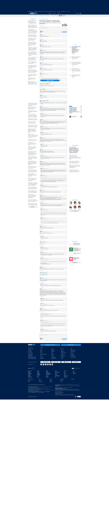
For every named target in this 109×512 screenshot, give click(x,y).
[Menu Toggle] (29, 13)
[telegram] (41, 364)
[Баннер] (62, 15)
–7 (66, 318)
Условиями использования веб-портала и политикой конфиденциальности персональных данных (67, 389)
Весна (41, 351)
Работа (62, 354)
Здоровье (41, 358)
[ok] (45, 364)
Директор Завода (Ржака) (44, 322)
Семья (62, 358)
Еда (40, 355)
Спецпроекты (73, 355)
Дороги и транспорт (43, 354)
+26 (63, 296)
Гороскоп (58, 11)
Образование (53, 358)
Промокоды (35, 11)
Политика (62, 351)
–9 (66, 256)
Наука (52, 355)
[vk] (43, 364)
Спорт (71, 348)
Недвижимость (30, 11)
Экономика (72, 354)
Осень (62, 350)
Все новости (33, 18)
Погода (44, 11)
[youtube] (52, 364)
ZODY (69, 11)
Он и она (62, 348)
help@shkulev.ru (34, 392)
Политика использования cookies (59, 392)
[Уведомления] (78, 13)
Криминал (52, 350)
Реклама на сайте (30, 348)
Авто (41, 348)
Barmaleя (43, 83)
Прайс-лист (30, 350)
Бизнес (41, 350)
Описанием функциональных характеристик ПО (61, 388)
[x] (50, 364)
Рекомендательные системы (58, 393)
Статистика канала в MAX (32, 358)
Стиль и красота (73, 350)
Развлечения (63, 355)
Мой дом (52, 354)
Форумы (47, 11)
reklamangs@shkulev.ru (58, 385)
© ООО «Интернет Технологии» (32, 396)
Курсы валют (63, 11)
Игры (66, 11)
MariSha (42, 241)
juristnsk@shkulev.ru (47, 391)
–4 (66, 166)
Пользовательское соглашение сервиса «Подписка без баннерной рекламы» (64, 394)
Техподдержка (30, 355)
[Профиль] (80, 13)
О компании (30, 351)
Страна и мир (73, 351)
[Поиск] (76, 13)
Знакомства (40, 11)
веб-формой (42, 392)
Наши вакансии (30, 354)
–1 (66, 55)
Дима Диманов (43, 272)
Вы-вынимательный (44, 100)
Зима (52, 348)
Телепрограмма (51, 11)
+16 (63, 93)
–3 (66, 173)
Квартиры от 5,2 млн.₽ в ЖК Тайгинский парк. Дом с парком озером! (32, 108)
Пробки (54, 13)
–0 (66, 43)
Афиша (55, 11)
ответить (41, 43)
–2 (66, 332)
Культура (52, 351)
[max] (48, 364)
